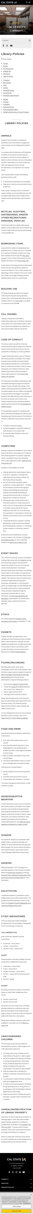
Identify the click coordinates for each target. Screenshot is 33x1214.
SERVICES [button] (4, 1183)
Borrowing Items (8, 69)
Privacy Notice (27, 1203)
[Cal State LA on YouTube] (24, 1172)
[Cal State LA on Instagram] (17, 1172)
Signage (5, 99)
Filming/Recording (8, 90)
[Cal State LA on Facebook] (10, 1172)
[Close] (31, 1194)
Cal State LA (9, 2)
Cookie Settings (16, 1206)
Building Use (7, 71)
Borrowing (22, 261)
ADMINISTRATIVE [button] (7, 1187)
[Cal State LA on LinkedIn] (20, 1172)
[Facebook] (3, 45)
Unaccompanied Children (10, 109)
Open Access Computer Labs (18, 542)
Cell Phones (6, 74)
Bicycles (5, 66)
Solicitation (6, 104)
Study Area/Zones (8, 107)
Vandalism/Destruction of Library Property (16, 112)
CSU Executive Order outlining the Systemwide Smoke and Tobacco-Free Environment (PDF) (16, 875)
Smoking (5, 102)
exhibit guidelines (20, 652)
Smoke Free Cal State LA (15, 872)
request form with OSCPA (20, 684)
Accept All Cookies (16, 1211)
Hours (17, 301)
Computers (6, 80)
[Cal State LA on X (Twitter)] (13, 1172)
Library (5, 40)
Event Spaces (7, 83)
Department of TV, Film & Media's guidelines (14, 718)
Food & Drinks (7, 93)
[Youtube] (10, 45)
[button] (29, 2)
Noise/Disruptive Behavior (11, 95)
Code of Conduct (8, 76)
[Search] (27, 2)
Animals (5, 63)
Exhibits (5, 88)
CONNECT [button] (5, 1179)
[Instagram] (6, 45)
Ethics (5, 85)
